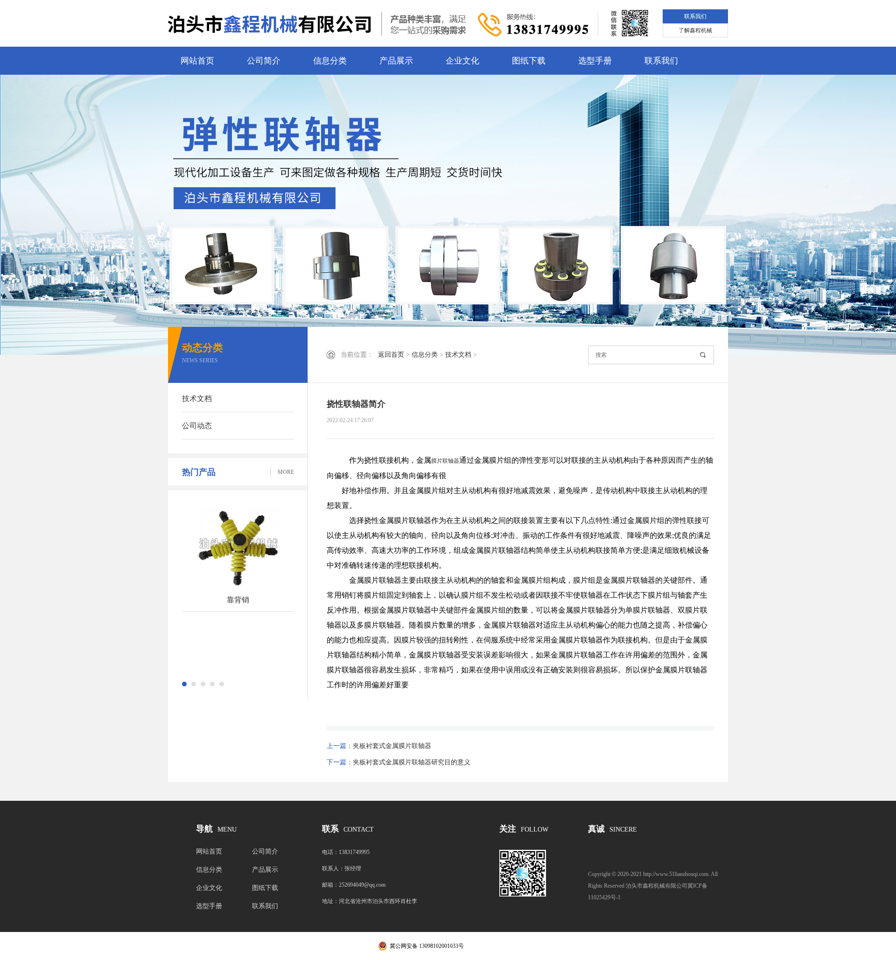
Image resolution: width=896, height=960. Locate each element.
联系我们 (695, 16)
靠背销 (238, 600)
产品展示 (396, 60)
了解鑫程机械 (695, 30)
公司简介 (263, 60)
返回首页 (391, 354)
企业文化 (462, 60)
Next (856, 214)
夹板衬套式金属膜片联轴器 (392, 745)
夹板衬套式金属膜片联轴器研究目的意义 (411, 762)
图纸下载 (529, 60)
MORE (286, 472)
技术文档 (197, 398)
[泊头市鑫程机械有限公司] (317, 23)
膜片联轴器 (445, 461)
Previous (39, 214)
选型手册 (595, 60)
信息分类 (330, 60)
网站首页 (197, 60)
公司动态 (197, 426)
